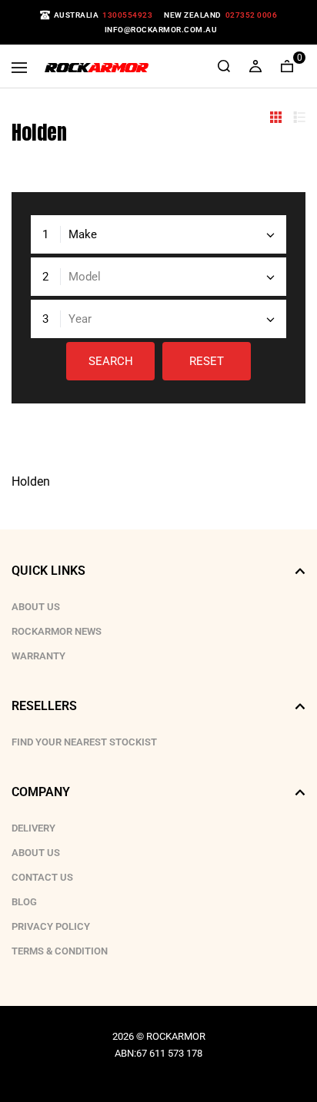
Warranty (38, 656)
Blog (24, 902)
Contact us (42, 877)
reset (206, 361)
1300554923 (127, 15)
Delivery (33, 828)
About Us (36, 606)
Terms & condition (60, 951)
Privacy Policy (51, 926)
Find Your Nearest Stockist (84, 742)
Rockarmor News (57, 631)
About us (36, 852)
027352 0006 (251, 15)
